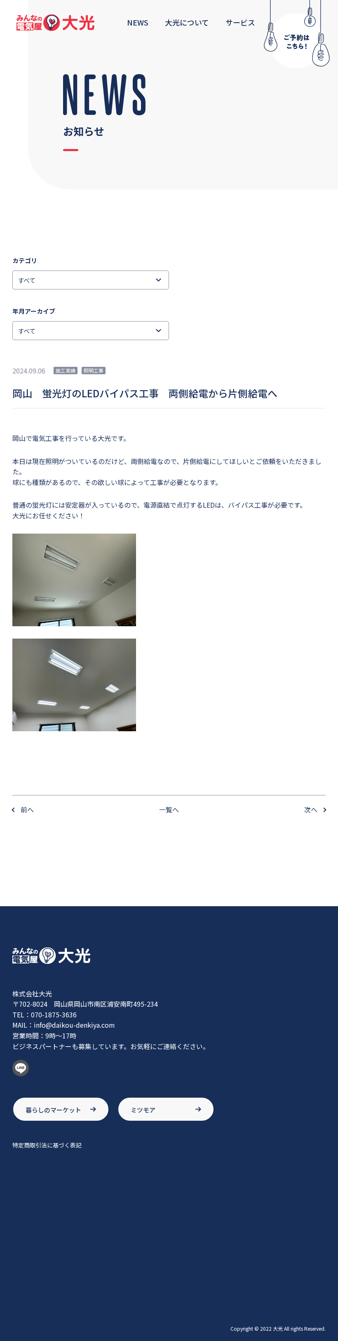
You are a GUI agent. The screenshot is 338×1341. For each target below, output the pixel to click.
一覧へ (169, 809)
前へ (27, 809)
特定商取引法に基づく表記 (47, 1145)
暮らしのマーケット (53, 1109)
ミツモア (143, 1109)
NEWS (137, 22)
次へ (310, 809)
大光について (187, 22)
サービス (240, 22)
